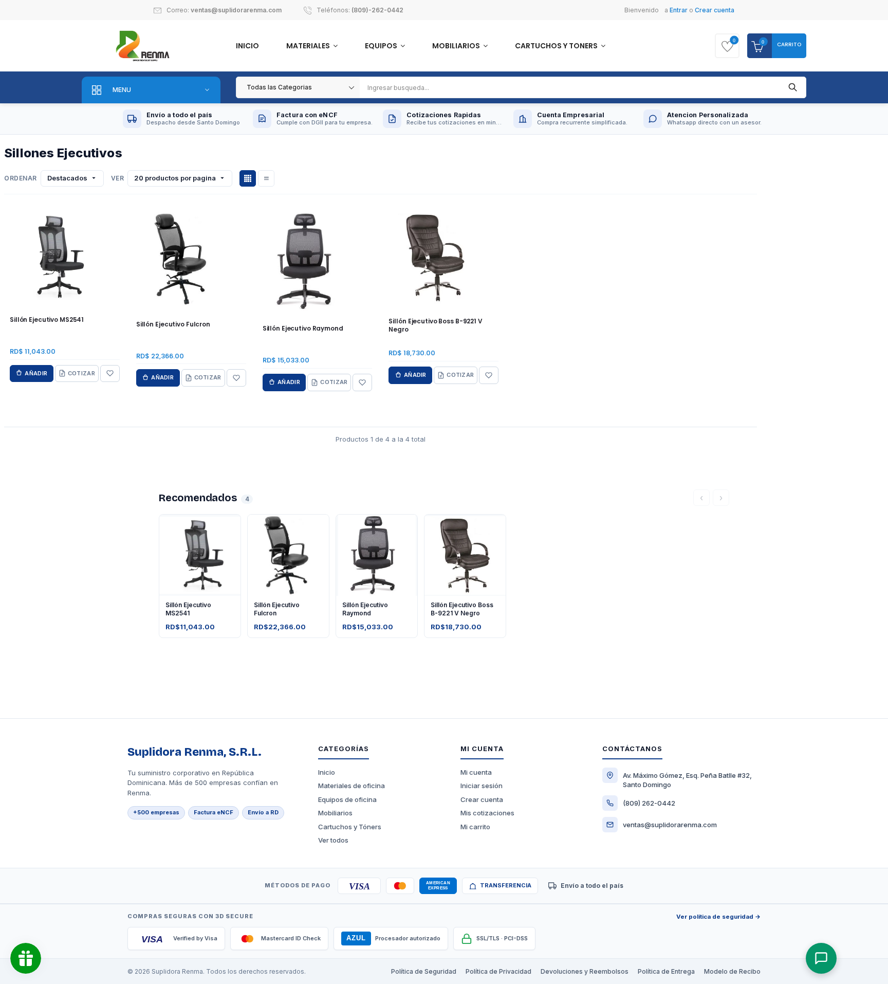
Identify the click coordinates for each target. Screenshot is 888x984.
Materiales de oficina (351, 785)
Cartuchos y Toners (557, 46)
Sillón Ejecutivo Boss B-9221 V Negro (435, 325)
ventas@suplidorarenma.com (236, 10)
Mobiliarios (457, 46)
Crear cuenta (714, 10)
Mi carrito (475, 827)
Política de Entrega (666, 971)
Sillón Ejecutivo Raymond (303, 328)
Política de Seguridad (423, 971)
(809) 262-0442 (649, 803)
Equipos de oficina (347, 799)
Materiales (308, 46)
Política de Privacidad (498, 971)
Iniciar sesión (481, 785)
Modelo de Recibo (732, 971)
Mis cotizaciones (487, 813)
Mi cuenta (476, 772)
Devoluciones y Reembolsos (584, 971)
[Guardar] (110, 373)
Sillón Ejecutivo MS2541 (47, 320)
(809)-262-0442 (377, 10)
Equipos (382, 46)
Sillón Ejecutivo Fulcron (173, 324)
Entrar (679, 10)
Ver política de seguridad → (718, 916)
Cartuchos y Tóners (349, 827)
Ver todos (333, 840)
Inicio (247, 46)
